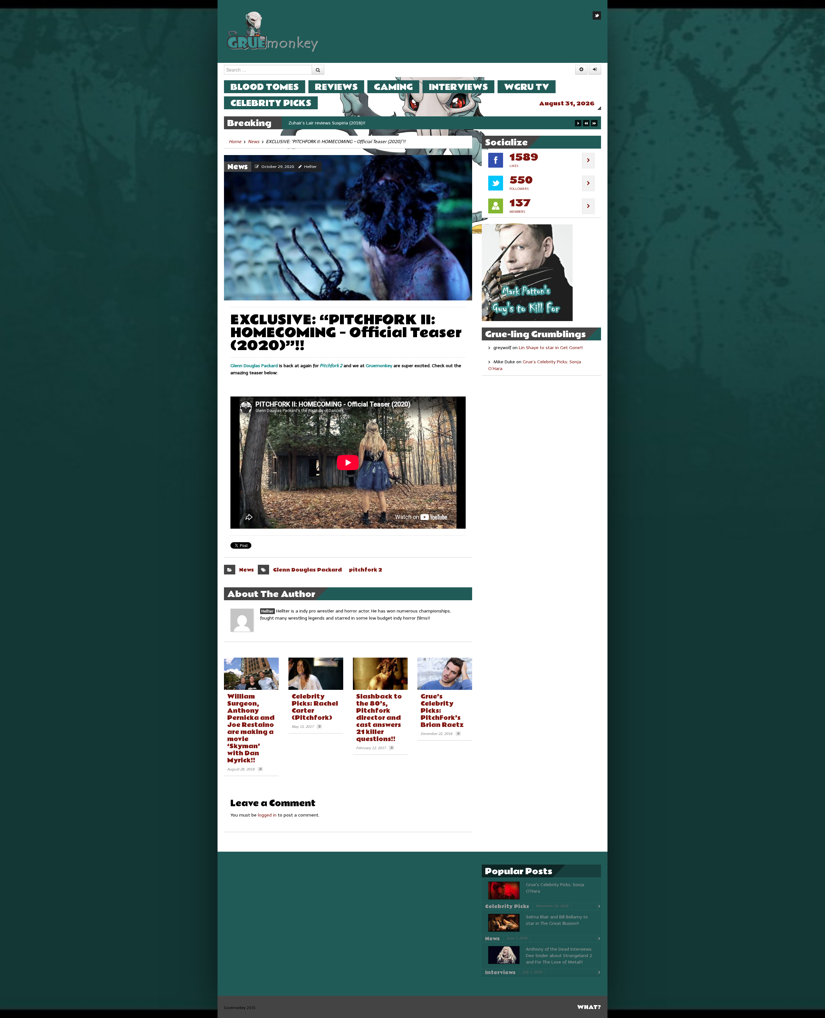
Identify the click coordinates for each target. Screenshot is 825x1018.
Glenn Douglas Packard (307, 570)
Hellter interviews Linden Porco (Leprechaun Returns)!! (344, 123)
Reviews (336, 87)
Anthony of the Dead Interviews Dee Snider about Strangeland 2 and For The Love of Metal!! (559, 955)
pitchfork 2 (365, 570)
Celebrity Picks (270, 103)
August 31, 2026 (567, 103)
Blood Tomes (264, 87)
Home (235, 141)
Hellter (310, 166)
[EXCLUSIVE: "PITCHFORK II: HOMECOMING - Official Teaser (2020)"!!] (348, 227)
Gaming (393, 87)
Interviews (458, 87)
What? (589, 1007)
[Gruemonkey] (272, 31)
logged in (267, 815)
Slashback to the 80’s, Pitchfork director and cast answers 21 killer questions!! (379, 718)
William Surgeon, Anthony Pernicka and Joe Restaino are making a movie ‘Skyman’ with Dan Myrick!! (251, 728)
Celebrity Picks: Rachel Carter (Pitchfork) (315, 707)
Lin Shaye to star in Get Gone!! (551, 347)
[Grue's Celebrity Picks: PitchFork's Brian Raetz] (444, 674)
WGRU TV (526, 87)
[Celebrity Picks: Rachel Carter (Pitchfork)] (315, 674)
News (253, 141)
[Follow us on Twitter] (597, 15)
